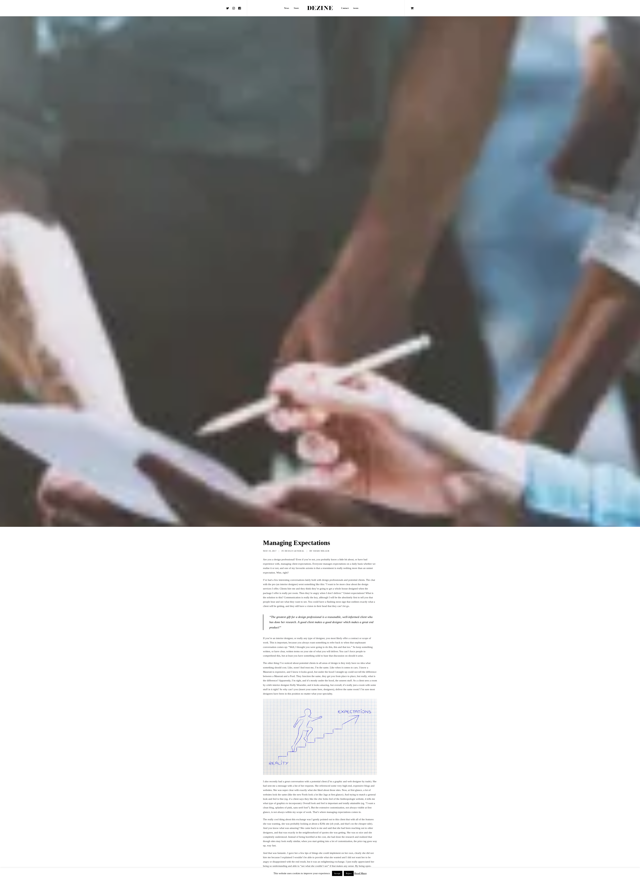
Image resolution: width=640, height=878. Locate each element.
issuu (355, 8)
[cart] (412, 8)
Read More (360, 873)
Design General (294, 551)
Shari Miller (321, 551)
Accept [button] (337, 873)
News (286, 8)
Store (296, 8)
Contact (345, 8)
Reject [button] (349, 873)
